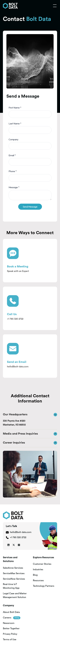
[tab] (30, 419)
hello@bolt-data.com (20, 532)
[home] (10, 6)
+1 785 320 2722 (18, 537)
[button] (54, 5)
